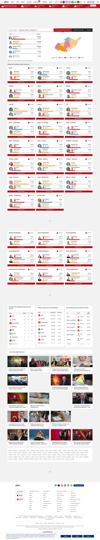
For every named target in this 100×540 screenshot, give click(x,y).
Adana (10, 450)
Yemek (30, 497)
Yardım (41, 523)
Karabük (59, 459)
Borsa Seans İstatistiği (61, 491)
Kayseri (29, 454)
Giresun (61, 452)
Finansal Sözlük (60, 495)
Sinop (41, 456)
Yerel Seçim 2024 (49, 519)
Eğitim (30, 505)
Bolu (72, 450)
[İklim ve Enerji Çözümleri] (79, 2)
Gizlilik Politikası (51, 523)
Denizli (19, 452)
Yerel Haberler (46, 491)
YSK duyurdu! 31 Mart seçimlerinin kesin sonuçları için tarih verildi (82, 370)
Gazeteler (45, 505)
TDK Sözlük (73, 507)
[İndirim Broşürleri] (67, 2)
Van (77, 456)
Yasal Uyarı (58, 523)
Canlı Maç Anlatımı (47, 503)
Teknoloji (45, 493)
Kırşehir (40, 454)
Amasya (32, 450)
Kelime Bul (73, 493)
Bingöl (64, 450)
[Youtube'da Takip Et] (68, 485)
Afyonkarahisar (23, 450)
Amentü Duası (69, 517)
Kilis (63, 459)
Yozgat (80, 456)
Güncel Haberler (48, 516)
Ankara (37, 450)
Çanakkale (86, 450)
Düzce (73, 459)
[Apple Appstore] (20, 495)
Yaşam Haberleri (68, 516)
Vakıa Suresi (25, 517)
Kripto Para (59, 499)
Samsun (33, 456)
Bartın (41, 459)
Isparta (82, 452)
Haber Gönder (79, 485)
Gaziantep (56, 452)
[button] (2, 2)
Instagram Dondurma (75, 503)
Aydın (51, 450)
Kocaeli (44, 454)
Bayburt (16, 459)
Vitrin (44, 499)
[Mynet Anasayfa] (6, 1)
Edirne (30, 452)
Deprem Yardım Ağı (78, 517)
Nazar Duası (73, 511)
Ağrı (28, 450)
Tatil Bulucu (73, 497)
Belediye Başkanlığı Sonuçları (62, 30)
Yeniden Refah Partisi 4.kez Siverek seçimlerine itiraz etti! (81, 388)
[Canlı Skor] (70, 2)
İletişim (37, 523)
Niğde (16, 456)
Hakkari (73, 452)
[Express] (61, 2)
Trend (30, 503)
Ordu (20, 456)
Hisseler (58, 497)
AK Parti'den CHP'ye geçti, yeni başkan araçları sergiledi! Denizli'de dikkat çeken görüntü (17, 389)
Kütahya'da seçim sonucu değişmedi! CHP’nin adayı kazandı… (37, 425)
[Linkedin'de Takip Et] (65, 485)
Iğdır (50, 459)
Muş (86, 454)
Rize (23, 456)
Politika (56, 516)
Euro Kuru (59, 505)
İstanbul (11, 454)
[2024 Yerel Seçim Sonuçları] (2, 6)
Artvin (47, 450)
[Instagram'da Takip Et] (62, 485)
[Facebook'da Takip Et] (56, 485)
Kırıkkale (27, 459)
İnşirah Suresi (77, 516)
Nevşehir (11, 456)
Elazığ (34, 452)
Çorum (15, 452)
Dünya (61, 516)
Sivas (45, 456)
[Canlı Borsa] (76, 2)
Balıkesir (55, 450)
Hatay (78, 452)
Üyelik (45, 523)
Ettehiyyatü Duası (42, 517)
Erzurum (45, 452)
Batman (31, 459)
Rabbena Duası (60, 517)
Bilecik (60, 450)
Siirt (37, 456)
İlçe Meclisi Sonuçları (78, 30)
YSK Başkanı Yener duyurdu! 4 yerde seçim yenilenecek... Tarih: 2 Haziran (82, 407)
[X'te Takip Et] (59, 485)
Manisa (64, 454)
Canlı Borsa (59, 493)
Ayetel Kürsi (73, 509)
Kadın (30, 499)
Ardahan (45, 459)
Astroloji (44, 497)
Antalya (42, 450)
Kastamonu (23, 454)
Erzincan (39, 452)
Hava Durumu (60, 509)
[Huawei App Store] (20, 499)
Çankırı (10, 452)
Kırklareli (35, 454)
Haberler (31, 493)
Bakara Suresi (33, 517)
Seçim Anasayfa (13, 30)
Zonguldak (86, 456)
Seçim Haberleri (46, 501)
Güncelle (94, 5)
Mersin (87, 452)
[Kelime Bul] (73, 2)
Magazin (31, 501)
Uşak (73, 456)
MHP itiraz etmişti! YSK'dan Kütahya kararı (37, 406)
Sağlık (44, 495)
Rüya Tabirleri (60, 507)
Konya (49, 454)
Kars (19, 454)
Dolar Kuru (59, 503)
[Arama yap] (84, 2)
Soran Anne (73, 495)
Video (30, 509)
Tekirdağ (49, 456)
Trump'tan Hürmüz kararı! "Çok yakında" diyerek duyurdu (31, 516)
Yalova (54, 459)
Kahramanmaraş (70, 454)
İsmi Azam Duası (51, 517)
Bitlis (69, 450)
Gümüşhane (67, 452)
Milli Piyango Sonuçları (75, 499)
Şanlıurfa (69, 456)
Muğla (82, 454)
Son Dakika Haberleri (33, 491)
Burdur (76, 450)
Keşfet (58, 511)
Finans (30, 495)
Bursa (80, 450)
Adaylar (89, 30)
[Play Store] (20, 491)
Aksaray (11, 459)
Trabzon (58, 456)
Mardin (77, 454)
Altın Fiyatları (60, 501)
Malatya (59, 454)
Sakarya (28, 456)
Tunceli (63, 456)
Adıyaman (16, 450)
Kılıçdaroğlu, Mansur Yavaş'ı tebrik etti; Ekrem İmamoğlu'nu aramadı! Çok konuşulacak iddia (60, 444)
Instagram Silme (74, 505)
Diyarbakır (25, 452)
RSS (63, 523)
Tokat (54, 456)
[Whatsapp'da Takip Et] (71, 485)
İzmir (15, 454)
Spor (30, 507)
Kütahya (54, 454)
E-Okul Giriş (73, 501)
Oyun (72, 491)
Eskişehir (50, 452)
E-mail (44, 507)
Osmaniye (68, 459)
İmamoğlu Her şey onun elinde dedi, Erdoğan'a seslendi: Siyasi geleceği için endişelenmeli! (17, 425)
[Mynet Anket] (64, 2)
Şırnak (36, 459)
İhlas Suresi (18, 517)
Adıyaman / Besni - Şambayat (27, 30)
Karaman (21, 459)
